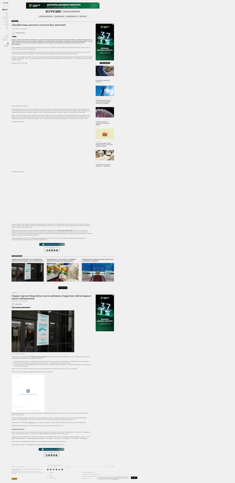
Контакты (51, 476)
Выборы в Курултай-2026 (87, 478)
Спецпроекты (5, 38)
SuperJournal (5, 21)
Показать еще (63, 287)
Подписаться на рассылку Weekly (54, 465)
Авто (7, 15)
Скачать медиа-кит (52, 478)
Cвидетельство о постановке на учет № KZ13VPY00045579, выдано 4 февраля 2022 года (26, 471)
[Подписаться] (69, 466)
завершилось (32, 422)
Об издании (51, 472)
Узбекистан (6, 46)
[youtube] (53, 469)
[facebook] (62, 469)
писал (22, 413)
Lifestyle (6, 20)
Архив (50, 474)
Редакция (6, 35)
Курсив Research (5, 17)
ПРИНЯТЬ (134, 477)
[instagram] (48, 469)
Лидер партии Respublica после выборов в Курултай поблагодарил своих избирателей (27, 260)
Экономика (6, 24)
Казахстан (6, 45)
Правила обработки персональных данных (90, 474)
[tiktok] (56, 469)
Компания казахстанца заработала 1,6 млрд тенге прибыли (102, 123)
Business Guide (5, 18)
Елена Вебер (18, 304)
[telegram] (50, 469)
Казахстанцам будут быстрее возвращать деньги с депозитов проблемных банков (104, 145)
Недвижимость (71, 16)
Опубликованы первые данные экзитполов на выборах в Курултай (97, 260)
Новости (6, 12)
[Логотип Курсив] (5, 2)
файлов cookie (116, 479)
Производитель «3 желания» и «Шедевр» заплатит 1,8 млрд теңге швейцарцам (61, 260)
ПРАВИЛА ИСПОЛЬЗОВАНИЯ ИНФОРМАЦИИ (89, 476)
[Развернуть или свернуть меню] (7, 32)
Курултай (28, 307)
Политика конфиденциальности (88, 472)
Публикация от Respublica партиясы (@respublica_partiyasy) (28, 410)
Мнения (6, 27)
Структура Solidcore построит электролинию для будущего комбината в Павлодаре (103, 102)
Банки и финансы (46, 16)
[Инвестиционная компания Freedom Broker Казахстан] (5, 10)
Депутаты (18, 307)
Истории (6, 14)
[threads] (59, 469)
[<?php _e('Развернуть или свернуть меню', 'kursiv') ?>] (8, 43)
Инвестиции (59, 16)
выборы (13, 307)
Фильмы (14, 36)
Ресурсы (83, 16)
